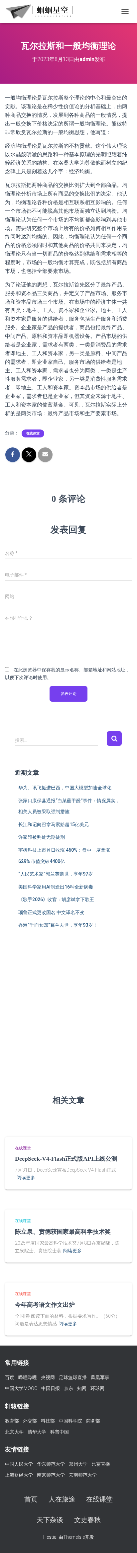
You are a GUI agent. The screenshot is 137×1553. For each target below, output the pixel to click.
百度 (9, 1377)
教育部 (12, 1421)
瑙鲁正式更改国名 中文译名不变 (51, 912)
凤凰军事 (100, 1377)
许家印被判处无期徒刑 (41, 837)
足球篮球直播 (73, 1377)
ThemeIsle (74, 1537)
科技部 (48, 1421)
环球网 (97, 1388)
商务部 (93, 1421)
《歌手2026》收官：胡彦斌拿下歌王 (56, 899)
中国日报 (50, 1388)
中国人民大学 (19, 1464)
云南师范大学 (83, 1475)
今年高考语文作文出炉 (45, 1304)
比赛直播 (100, 1464)
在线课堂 (33, 433)
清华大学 (37, 1432)
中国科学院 (70, 1421)
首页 (31, 1499)
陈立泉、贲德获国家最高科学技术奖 (63, 1231)
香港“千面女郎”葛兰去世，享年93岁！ (57, 925)
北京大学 (14, 1432)
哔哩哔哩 (27, 1377)
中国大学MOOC (21, 1388)
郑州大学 (78, 1464)
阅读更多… (27, 1177)
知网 (81, 1388)
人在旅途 (62, 1499)
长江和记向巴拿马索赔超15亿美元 (53, 824)
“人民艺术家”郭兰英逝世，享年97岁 (55, 874)
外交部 (30, 1421)
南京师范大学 (51, 1475)
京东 (68, 1388)
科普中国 (59, 1432)
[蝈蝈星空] (41, 11)
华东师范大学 (51, 1464)
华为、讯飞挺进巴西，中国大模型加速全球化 (64, 787)
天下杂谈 (50, 1520)
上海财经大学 (19, 1475)
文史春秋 (87, 1520)
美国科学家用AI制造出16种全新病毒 (55, 887)
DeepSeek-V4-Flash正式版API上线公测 (66, 1158)
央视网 (48, 1377)
